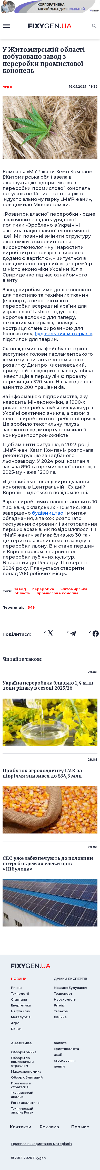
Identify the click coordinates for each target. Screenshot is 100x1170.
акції (58, 1055)
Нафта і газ (20, 1011)
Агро (7, 87)
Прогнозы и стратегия (21, 1085)
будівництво (47, 513)
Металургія (21, 1017)
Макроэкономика (26, 1071)
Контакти (20, 1127)
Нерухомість (65, 999)
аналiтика (21, 1043)
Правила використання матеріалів (41, 1144)
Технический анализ (22, 1095)
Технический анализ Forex (22, 1110)
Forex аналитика (25, 1103)
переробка (43, 589)
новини (18, 979)
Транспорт (63, 993)
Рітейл (59, 1005)
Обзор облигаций (27, 1077)
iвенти (59, 1066)
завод (20, 589)
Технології (20, 993)
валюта (60, 1043)
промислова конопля (57, 593)
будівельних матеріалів (63, 334)
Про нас (80, 1127)
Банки (16, 1029)
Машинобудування (70, 988)
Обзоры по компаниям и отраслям (22, 1062)
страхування (65, 1060)
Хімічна (60, 1017)
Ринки (16, 988)
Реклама (49, 1127)
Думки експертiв (70, 979)
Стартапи (19, 999)
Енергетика (21, 1005)
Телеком (61, 1011)
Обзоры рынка (23, 1052)
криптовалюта (66, 1049)
